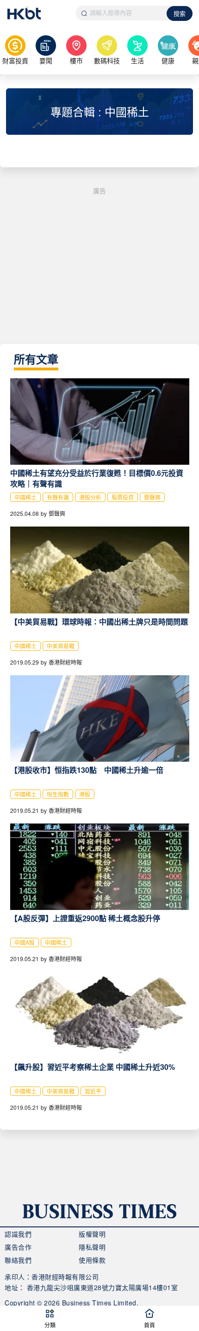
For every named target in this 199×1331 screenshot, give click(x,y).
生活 (137, 60)
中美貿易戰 (61, 646)
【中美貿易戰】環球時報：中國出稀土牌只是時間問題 (99, 621)
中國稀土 (25, 497)
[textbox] (122, 13)
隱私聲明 (92, 1247)
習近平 (93, 1091)
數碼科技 (107, 60)
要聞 (45, 60)
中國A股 (24, 942)
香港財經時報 (65, 662)
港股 (84, 794)
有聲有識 (58, 497)
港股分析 (90, 497)
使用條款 (92, 1260)
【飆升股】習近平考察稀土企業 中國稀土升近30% (92, 1066)
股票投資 (123, 497)
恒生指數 (58, 794)
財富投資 (15, 60)
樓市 (76, 60)
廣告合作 (18, 1247)
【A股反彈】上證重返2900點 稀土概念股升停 (85, 918)
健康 (168, 60)
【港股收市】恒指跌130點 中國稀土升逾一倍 (86, 769)
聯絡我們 (18, 1260)
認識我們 (18, 1234)
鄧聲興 (152, 497)
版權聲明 (92, 1234)
